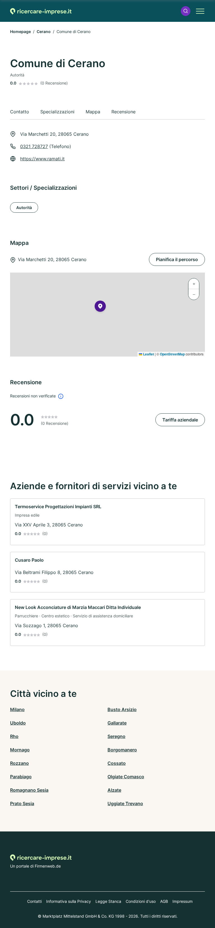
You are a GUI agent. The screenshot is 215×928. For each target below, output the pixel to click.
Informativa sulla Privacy (68, 901)
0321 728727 (34, 146)
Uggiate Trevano (125, 803)
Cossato (117, 763)
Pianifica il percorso (177, 259)
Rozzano (19, 763)
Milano (17, 709)
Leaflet (148, 354)
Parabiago (21, 776)
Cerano (44, 31)
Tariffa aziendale (180, 420)
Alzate (114, 790)
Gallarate (117, 723)
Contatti (34, 901)
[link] (107, 521)
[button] (185, 11)
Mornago (20, 750)
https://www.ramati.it (42, 158)
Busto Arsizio (122, 709)
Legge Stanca (108, 901)
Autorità (24, 207)
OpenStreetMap (172, 354)
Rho (14, 736)
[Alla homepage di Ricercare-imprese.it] (41, 11)
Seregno (116, 736)
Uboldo (18, 723)
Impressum (182, 901)
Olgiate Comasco (126, 776)
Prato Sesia (22, 803)
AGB (164, 901)
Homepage (20, 31)
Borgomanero (122, 750)
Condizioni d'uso (141, 901)
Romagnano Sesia (29, 790)
